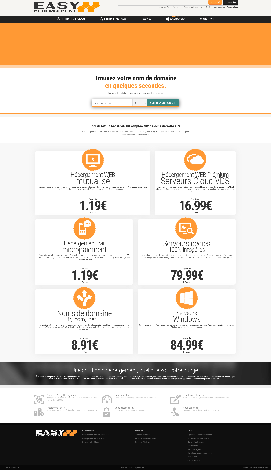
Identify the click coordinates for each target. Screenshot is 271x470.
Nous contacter (219, 7)
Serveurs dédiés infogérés (145, 438)
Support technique (191, 7)
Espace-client (232, 7)
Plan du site (192, 456)
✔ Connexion (230, 2)
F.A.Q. (208, 7)
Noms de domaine (207, 19)
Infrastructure (176, 7)
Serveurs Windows (178, 19)
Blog (202, 7)
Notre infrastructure (195, 442)
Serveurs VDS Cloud (90, 442)
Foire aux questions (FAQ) (198, 438)
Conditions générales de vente (199, 453)
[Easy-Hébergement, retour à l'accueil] (56, 433)
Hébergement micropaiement (94, 438)
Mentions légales (194, 449)
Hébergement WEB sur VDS (115, 19)
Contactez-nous (194, 460)
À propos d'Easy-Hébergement (199, 434)
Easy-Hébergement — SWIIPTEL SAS (255, 467)
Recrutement (192, 445)
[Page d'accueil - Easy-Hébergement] (67, 7)
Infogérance (145, 19)
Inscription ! (215, 2)
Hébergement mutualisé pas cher (95, 434)
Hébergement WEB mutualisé (73, 19)
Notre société (164, 7)
